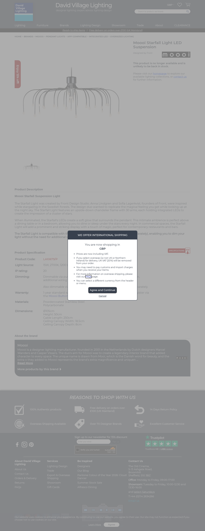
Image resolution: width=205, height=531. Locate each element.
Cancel (102, 296)
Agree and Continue (102, 290)
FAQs (88, 276)
